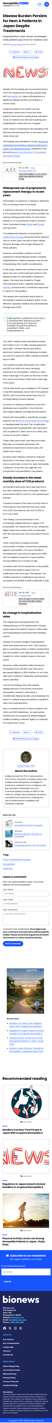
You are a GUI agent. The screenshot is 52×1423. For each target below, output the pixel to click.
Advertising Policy (11, 1366)
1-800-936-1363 (17, 1322)
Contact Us (8, 1355)
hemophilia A (13, 96)
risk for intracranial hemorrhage (33, 420)
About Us (7, 1334)
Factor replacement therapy (17, 859)
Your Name (8, 889)
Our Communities (11, 1343)
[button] (39, 4)
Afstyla (40, 224)
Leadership (8, 1347)
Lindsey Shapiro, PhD (18, 44)
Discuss (15, 52)
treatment (8, 868)
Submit (7, 1281)
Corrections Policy (11, 1370)
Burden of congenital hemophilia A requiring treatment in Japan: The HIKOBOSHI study (25, 145)
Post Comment (13, 943)
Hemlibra (7, 287)
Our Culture (8, 1339)
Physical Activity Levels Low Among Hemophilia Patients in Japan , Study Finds (26, 1041)
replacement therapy (13, 237)
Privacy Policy (9, 1378)
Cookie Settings (10, 1385)
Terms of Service (11, 1381)
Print (39, 52)
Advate (29, 224)
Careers (7, 1351)
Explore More (9, 1361)
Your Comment (10, 909)
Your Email (8, 899)
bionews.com (17, 1317)
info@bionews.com (18, 1320)
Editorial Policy (9, 1374)
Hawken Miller (26, 596)
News (33, 168)
